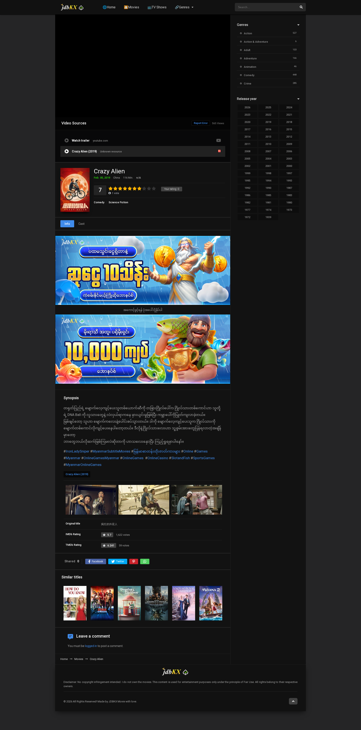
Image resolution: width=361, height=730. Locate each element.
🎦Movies (131, 7)
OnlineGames (133, 458)
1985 (268, 195)
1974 (268, 209)
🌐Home (109, 7)
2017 (247, 129)
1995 (247, 180)
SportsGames (204, 458)
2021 (289, 114)
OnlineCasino (157, 458)
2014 (247, 136)
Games (202, 451)
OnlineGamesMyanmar (101, 458)
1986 (247, 195)
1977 (247, 209)
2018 (289, 122)
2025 (268, 107)
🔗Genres (182, 7)
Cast (81, 223)
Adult (247, 50)
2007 (268, 151)
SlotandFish (180, 458)
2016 (268, 129)
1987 (289, 187)
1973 (289, 209)
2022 (268, 114)
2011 (247, 144)
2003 (289, 158)
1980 (289, 202)
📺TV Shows (157, 7)
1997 (289, 173)
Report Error (201, 123)
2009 (289, 144)
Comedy (99, 202)
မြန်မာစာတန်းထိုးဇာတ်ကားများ (156, 451)
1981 (268, 202)
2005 (247, 158)
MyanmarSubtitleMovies (111, 451)
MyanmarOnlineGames (84, 465)
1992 (247, 187)
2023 (247, 114)
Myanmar (73, 458)
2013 (268, 136)
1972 (247, 217)
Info (67, 223)
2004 (268, 158)
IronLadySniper (77, 451)
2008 (247, 151)
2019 (268, 122)
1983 (289, 195)
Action (248, 33)
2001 (268, 165)
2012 (289, 136)
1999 (247, 173)
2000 (289, 165)
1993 (289, 180)
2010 (268, 144)
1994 (268, 180)
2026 (247, 107)
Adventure (250, 58)
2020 (247, 122)
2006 (289, 151)
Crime (247, 83)
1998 (268, 173)
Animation (250, 66)
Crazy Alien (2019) (77, 474)
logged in (91, 646)
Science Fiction (118, 202)
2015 (289, 129)
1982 (247, 202)
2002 (247, 165)
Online (188, 451)
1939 (268, 217)
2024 (289, 107)
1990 (268, 187)
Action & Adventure (256, 41)
